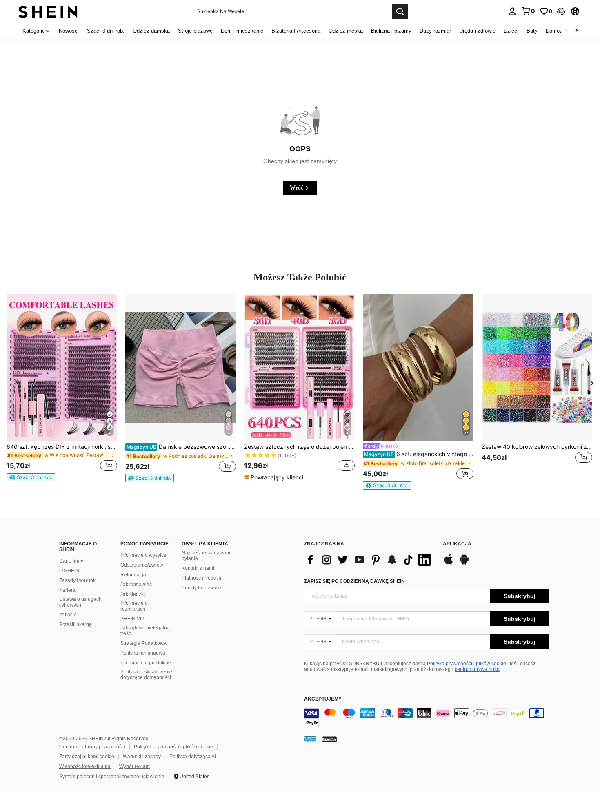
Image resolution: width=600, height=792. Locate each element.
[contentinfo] (426, 718)
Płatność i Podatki (201, 578)
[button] (561, 11)
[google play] (464, 563)
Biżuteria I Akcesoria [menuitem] (295, 31)
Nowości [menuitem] (69, 31)
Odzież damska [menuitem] (151, 31)
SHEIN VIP (132, 619)
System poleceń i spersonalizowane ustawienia (111, 776)
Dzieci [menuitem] (511, 31)
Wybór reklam (134, 766)
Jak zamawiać (136, 584)
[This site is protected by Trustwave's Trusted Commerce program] (310, 739)
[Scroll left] (566, 31)
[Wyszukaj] (400, 11)
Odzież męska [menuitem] (346, 31)
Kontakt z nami (198, 568)
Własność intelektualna (85, 766)
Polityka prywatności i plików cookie (466, 663)
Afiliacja (68, 615)
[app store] (448, 563)
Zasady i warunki (78, 580)
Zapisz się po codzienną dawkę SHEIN (354, 581)
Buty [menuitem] (532, 31)
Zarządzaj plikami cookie (86, 756)
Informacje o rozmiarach (134, 606)
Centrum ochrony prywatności (92, 747)
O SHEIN (69, 571)
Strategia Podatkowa (143, 643)
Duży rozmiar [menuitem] (435, 31)
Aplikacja (457, 544)
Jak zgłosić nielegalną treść (145, 630)
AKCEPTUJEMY (323, 699)
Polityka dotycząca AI (192, 756)
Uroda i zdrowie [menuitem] (477, 31)
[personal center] (512, 11)
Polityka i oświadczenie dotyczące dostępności (146, 674)
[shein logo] (48, 11)
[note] (31, 477)
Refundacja (133, 575)
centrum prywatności (477, 669)
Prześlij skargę (75, 624)
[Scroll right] (576, 31)
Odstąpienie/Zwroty (141, 565)
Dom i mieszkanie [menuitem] (242, 31)
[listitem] (62, 387)
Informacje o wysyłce (143, 555)
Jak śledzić (132, 594)
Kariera (67, 590)
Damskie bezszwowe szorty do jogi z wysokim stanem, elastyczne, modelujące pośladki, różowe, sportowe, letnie (181, 446)
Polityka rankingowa (142, 653)
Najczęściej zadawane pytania (207, 555)
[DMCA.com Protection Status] (329, 739)
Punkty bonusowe (201, 588)
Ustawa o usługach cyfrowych (80, 602)
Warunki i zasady (142, 756)
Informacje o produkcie (145, 663)
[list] (369, 560)
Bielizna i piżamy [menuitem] (391, 31)
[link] (528, 11)
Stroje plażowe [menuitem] (195, 31)
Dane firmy (71, 561)
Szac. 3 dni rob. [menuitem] (105, 31)
